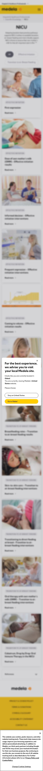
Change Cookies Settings (21, 767)
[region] (21, 750)
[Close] (40, 733)
